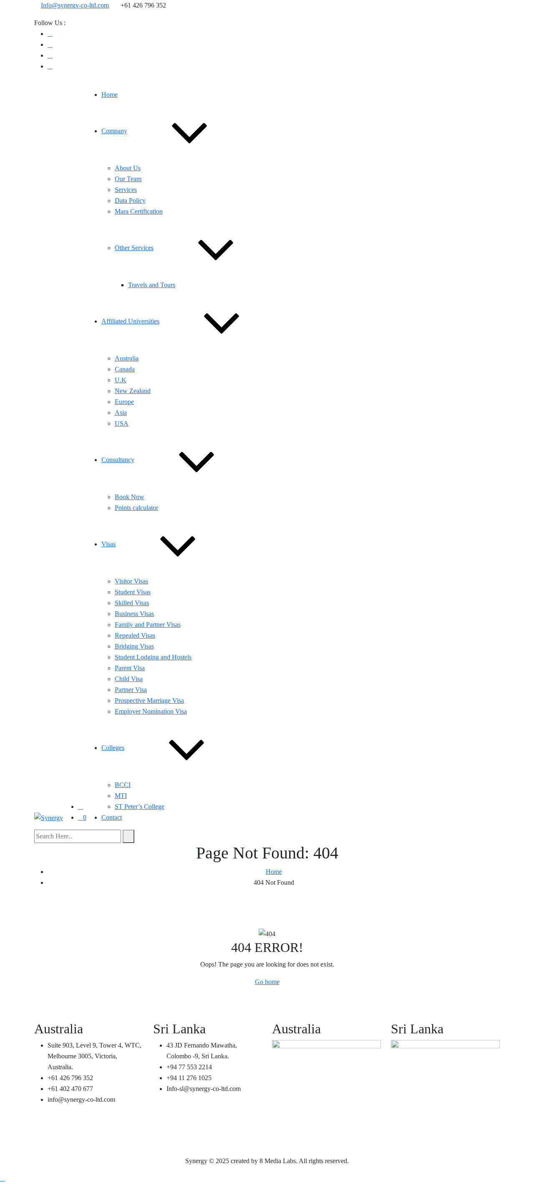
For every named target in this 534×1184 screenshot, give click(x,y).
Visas (108, 544)
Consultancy (117, 459)
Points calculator (136, 507)
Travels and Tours (151, 284)
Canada (125, 369)
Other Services (134, 247)
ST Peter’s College (139, 806)
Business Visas (134, 613)
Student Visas (133, 592)
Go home (267, 981)
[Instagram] (50, 55)
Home (109, 94)
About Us (128, 168)
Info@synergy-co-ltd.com (75, 5)
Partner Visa (131, 689)
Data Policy (130, 200)
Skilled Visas (132, 602)
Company (114, 130)
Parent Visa (130, 668)
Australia (127, 358)
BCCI (123, 784)
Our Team (128, 178)
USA (121, 423)
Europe (124, 401)
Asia (121, 412)
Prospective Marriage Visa (149, 700)
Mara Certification (139, 211)
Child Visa (129, 678)
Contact (111, 817)
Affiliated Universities (130, 321)
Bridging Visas (134, 646)
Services (126, 189)
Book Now (129, 496)
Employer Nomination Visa (151, 711)
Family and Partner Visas (148, 624)
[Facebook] (50, 33)
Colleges (112, 747)
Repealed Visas (135, 635)
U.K (120, 380)
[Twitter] (50, 66)
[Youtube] (50, 44)
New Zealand (133, 390)
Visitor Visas (131, 581)
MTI (121, 795)
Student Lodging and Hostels (153, 657)
